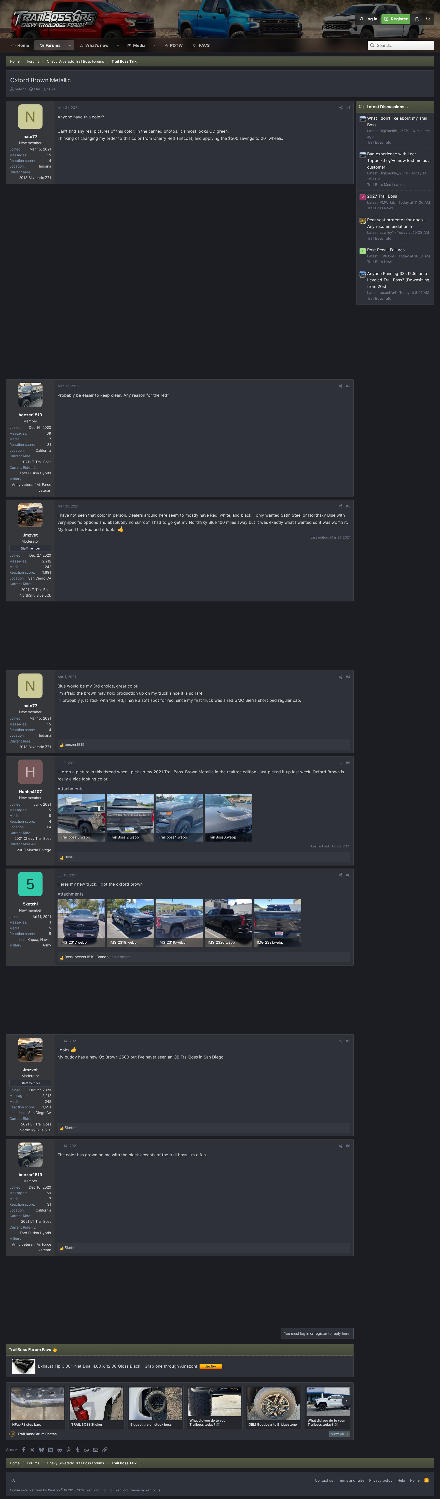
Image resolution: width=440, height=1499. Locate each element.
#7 (348, 1041)
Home (23, 45)
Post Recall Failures (386, 249)
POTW (176, 45)
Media (139, 45)
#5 (348, 763)
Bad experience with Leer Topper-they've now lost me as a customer (399, 160)
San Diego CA (39, 578)
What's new (97, 45)
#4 (348, 677)
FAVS (204, 45)
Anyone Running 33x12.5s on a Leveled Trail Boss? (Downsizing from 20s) (398, 280)
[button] (416, 19)
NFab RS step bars (26, 1424)
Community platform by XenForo (58, 1490)
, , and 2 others (97, 957)
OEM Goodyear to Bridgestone (273, 1424)
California (43, 450)
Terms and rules (351, 1480)
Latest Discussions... (387, 106)
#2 (348, 386)
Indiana (45, 166)
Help (401, 1480)
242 (48, 567)
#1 (348, 107)
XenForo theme (127, 1490)
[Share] (341, 107)
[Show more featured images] (346, 1401)
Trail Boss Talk (379, 142)
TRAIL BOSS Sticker (86, 1424)
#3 (348, 506)
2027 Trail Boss (382, 196)
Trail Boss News (380, 208)
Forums (53, 45)
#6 (348, 875)
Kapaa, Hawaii (39, 939)
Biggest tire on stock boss (151, 1424)
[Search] (428, 19)
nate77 (20, 89)
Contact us (324, 1480)
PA (49, 827)
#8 (348, 1146)
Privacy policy (381, 1480)
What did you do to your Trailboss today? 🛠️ (208, 1422)
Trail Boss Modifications (386, 184)
